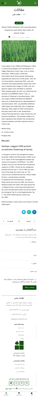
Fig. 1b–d (15, 192)
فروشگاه (21, 335)
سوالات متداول (20, 368)
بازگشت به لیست (19, 221)
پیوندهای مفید (19, 324)
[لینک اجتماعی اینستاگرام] (22, 383)
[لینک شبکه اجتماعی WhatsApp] (29, 212)
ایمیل (33, 263)
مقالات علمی (16, 14)
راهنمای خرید (20, 372)
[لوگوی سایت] (19, 3)
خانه (24, 14)
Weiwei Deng (6, 128)
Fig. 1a (24, 172)
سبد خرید (21, 328)
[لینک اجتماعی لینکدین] (34, 212)
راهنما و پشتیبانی (19, 361)
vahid (27, 37)
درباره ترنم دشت (19, 364)
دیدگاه (33, 242)
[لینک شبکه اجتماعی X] (27, 383)
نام (34, 255)
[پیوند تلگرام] (24, 212)
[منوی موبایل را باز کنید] (35, 3)
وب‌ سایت (33, 271)
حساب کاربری (20, 331)
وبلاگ (22, 339)
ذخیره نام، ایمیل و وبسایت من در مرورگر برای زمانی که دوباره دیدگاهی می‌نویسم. (20, 280)
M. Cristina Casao (8, 132)
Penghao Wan (6, 136)
